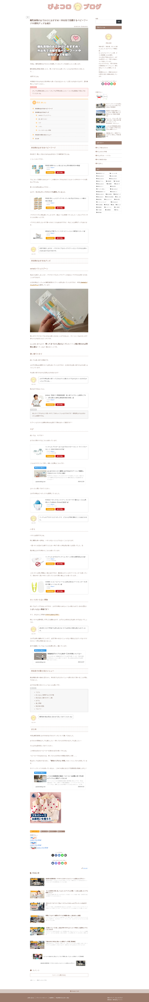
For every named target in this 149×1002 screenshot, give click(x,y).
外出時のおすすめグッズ (42, 112)
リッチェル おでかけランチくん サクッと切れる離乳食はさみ (64, 557)
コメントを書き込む (59, 975)
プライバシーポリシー (41, 997)
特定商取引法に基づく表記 (62, 997)
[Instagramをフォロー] (56, 863)
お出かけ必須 (45, 831)
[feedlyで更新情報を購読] (62, 863)
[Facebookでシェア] (56, 855)
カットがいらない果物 (44, 130)
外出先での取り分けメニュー (43, 134)
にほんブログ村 (35, 840)
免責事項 (51, 997)
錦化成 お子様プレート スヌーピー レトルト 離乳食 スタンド (64, 231)
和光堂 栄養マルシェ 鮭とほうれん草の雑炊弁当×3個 (62, 165)
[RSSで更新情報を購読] (65, 863)
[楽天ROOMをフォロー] (59, 863)
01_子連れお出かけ (102, 147)
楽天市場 (59, 172)
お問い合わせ (30, 997)
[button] (65, 855)
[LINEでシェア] (62, 855)
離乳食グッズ (62, 831)
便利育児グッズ (53, 831)
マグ (39, 122)
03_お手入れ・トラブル (104, 155)
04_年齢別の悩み (102, 159)
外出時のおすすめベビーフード (44, 108)
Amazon (49, 172)
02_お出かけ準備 (35, 831)
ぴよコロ (108, 43)
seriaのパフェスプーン (44, 115)
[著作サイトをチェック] (52, 863)
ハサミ (40, 126)
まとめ (37, 138)
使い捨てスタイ (42, 119)
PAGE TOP (75, 991)
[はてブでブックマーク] (59, 855)
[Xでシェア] (52, 855)
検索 (97, 18)
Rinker (52, 167)
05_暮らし (100, 163)
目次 (38, 102)
